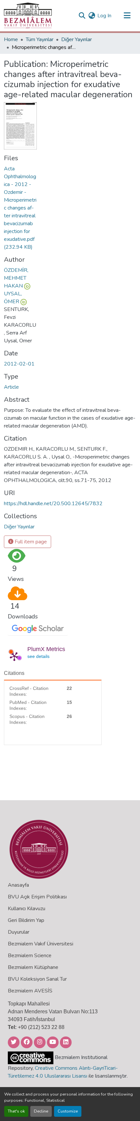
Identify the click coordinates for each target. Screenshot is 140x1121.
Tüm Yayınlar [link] (39, 39)
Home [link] (11, 39)
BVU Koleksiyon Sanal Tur (37, 979)
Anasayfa (18, 885)
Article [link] (11, 387)
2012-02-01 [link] (19, 363)
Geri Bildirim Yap (26, 920)
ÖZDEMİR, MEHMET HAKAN (16, 278)
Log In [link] (104, 15)
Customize (68, 1111)
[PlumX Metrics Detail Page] (14, 656)
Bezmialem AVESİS (30, 990)
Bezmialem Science (29, 955)
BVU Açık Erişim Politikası (37, 896)
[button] (28, 16)
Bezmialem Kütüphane (33, 967)
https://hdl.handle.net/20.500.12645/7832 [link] (53, 503)
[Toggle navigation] (127, 15)
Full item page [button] (30, 541)
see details (38, 656)
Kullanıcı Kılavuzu (26, 908)
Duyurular (18, 932)
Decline (41, 1111)
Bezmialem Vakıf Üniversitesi (40, 943)
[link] (20, 208)
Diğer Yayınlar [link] (76, 39)
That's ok (16, 1111)
